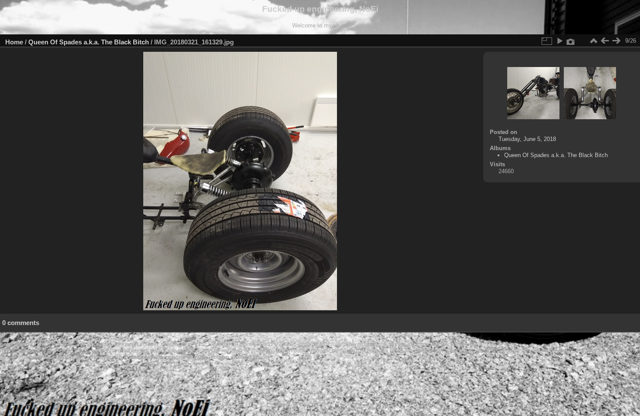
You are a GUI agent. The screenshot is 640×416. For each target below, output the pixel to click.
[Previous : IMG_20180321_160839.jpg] (604, 41)
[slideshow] (559, 41)
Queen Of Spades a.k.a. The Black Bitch (88, 42)
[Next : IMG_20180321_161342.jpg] (616, 41)
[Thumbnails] (593, 41)
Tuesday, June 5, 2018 (527, 139)
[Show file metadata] (570, 41)
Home (14, 42)
